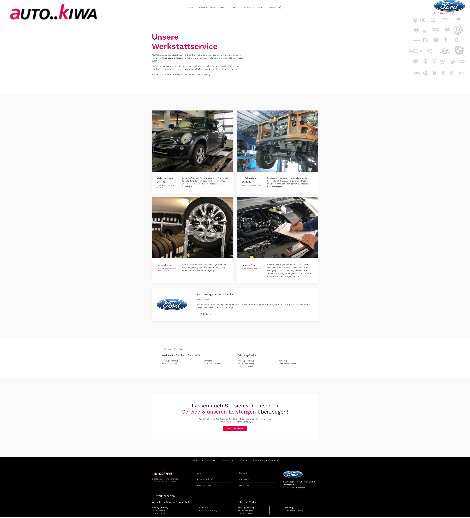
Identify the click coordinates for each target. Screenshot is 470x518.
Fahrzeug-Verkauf (206, 7)
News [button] (260, 7)
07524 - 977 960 (445, 13)
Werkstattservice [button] (228, 7)
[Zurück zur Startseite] (52, 11)
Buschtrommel (170, 481)
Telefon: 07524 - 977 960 (204, 460)
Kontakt (271, 7)
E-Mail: (265, 460)
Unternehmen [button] (247, 7)
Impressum (244, 479)
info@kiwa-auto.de (269, 460)
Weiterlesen (206, 314)
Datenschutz (245, 485)
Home (190, 7)
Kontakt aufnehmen (235, 428)
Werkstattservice (204, 485)
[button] (280, 7)
